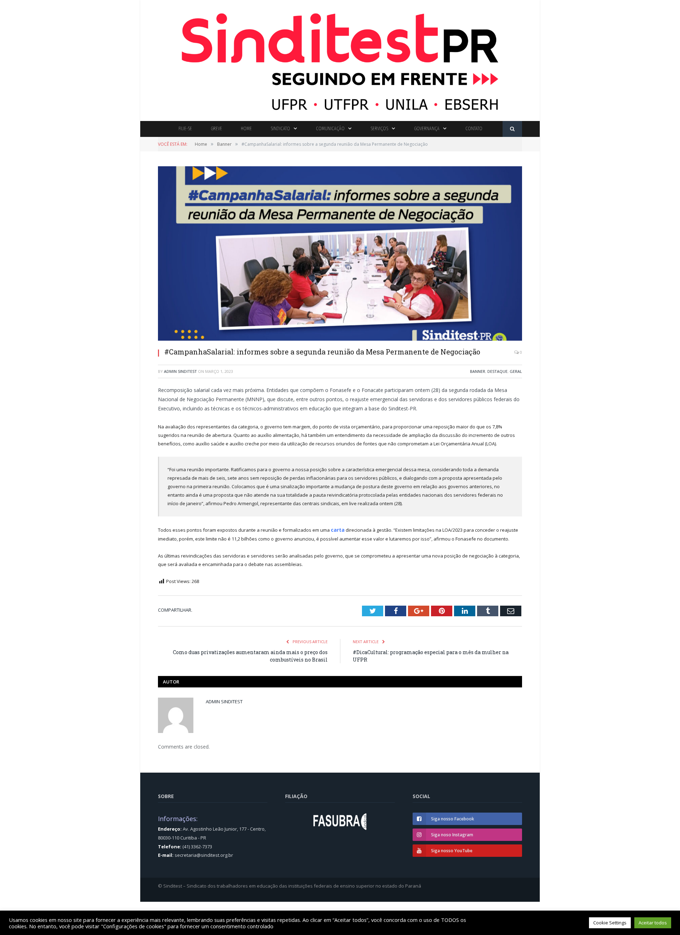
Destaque (497, 371)
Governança (427, 129)
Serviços (379, 129)
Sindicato (280, 129)
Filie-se (185, 129)
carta (337, 529)
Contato (473, 129)
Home (246, 129)
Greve (216, 129)
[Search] (512, 129)
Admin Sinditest (180, 371)
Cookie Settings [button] (610, 922)
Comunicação (330, 129)
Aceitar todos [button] (653, 922)
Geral (516, 371)
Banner (477, 371)
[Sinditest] (340, 59)
